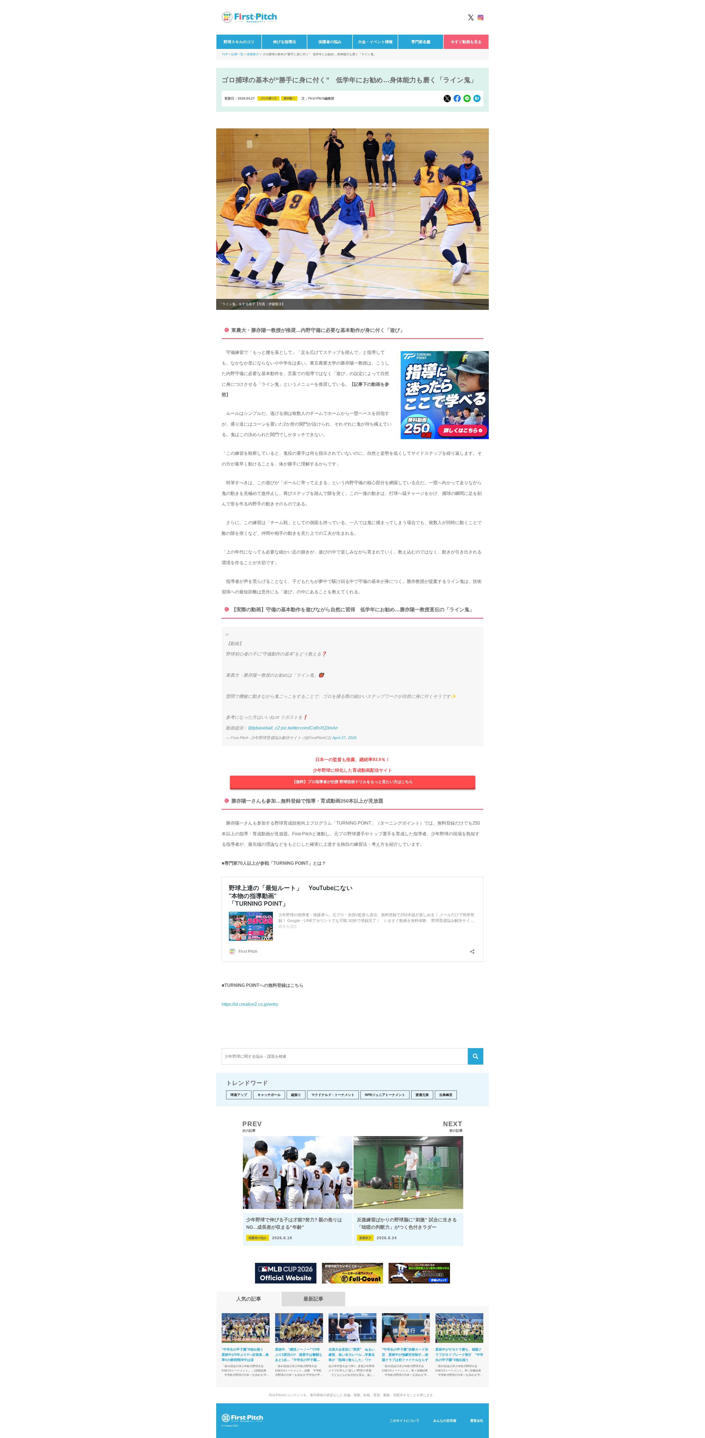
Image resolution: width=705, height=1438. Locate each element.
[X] (447, 98)
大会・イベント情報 (375, 42)
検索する (475, 1056)
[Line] (467, 98)
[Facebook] (457, 98)
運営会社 (476, 1421)
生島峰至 (445, 1095)
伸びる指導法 (284, 42)
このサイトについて (404, 1421)
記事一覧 (237, 54)
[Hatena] (477, 98)
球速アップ (239, 1095)
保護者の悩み (329, 42)
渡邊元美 (422, 1095)
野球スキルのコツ (239, 42)
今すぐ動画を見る (466, 42)
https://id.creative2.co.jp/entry (250, 1004)
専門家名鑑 (420, 42)
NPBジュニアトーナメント (385, 1095)
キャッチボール (269, 1095)
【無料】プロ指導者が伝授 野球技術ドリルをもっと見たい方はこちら (352, 781)
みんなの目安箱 (444, 1421)
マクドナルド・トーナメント (332, 1095)
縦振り (296, 1095)
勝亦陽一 (289, 98)
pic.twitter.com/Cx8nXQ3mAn (309, 728)
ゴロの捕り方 (268, 98)
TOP (225, 54)
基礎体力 (253, 54)
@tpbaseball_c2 (264, 728)
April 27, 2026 (344, 737)
